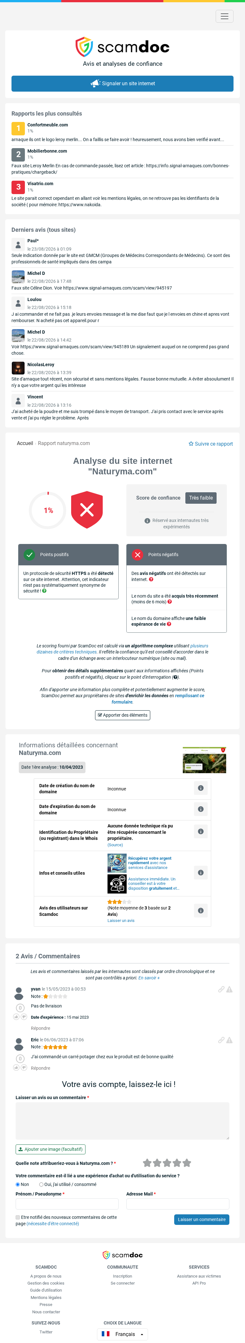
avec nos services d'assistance (149, 863)
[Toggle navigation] (225, 16)
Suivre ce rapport (214, 444)
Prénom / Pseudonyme (40, 1193)
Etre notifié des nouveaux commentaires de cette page (66, 1220)
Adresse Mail (141, 1193)
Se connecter (123, 1283)
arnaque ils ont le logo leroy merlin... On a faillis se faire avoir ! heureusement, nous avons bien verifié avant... (117, 139)
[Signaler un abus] (229, 989)
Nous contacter (46, 1311)
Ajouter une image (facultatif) (53, 1149)
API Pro (199, 1283)
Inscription (122, 1276)
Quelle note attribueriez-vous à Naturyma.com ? (66, 1163)
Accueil (25, 443)
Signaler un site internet (128, 83)
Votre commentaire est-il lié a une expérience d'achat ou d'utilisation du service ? (98, 1175)
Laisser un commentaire (202, 1219)
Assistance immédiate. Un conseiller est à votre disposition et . (152, 884)
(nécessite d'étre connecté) (52, 1223)
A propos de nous (46, 1276)
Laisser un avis (121, 920)
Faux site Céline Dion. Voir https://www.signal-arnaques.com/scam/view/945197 (91, 287)
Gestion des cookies (45, 1283)
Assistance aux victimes (199, 1276)
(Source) (115, 844)
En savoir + (149, 977)
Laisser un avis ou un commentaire (52, 1097)
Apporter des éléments (124, 715)
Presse (46, 1304)
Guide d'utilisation (46, 1290)
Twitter (46, 1332)
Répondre (40, 1028)
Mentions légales (46, 1297)
